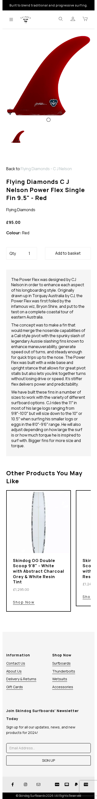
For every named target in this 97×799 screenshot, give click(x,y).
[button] (15, 102)
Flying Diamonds (20, 209)
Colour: (13, 233)
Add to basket (68, 253)
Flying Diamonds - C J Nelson (46, 168)
